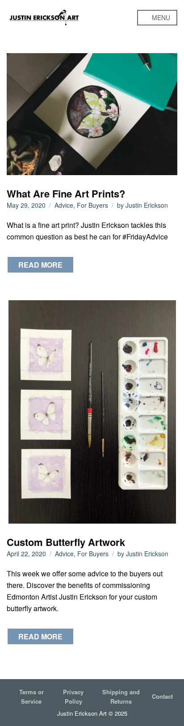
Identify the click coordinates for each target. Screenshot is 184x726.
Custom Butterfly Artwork (66, 542)
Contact (162, 696)
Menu (160, 17)
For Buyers (92, 205)
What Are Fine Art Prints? (66, 193)
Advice (63, 205)
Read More (40, 265)
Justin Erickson (146, 205)
